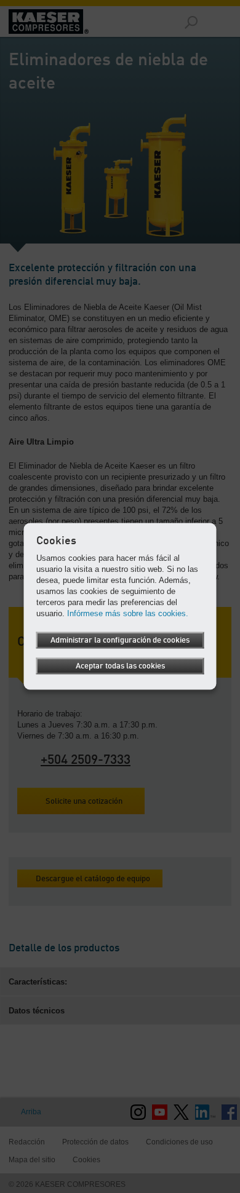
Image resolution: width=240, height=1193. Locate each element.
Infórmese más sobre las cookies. (127, 613)
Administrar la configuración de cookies (120, 640)
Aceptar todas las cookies (120, 666)
